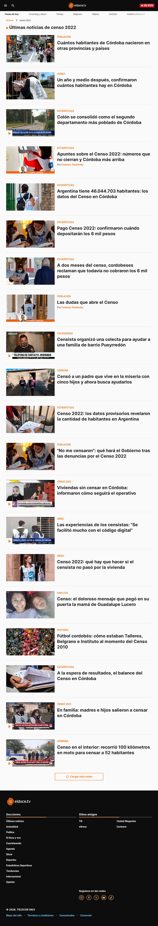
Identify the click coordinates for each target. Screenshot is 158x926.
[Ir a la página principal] (77, 5)
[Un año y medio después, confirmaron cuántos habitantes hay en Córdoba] (30, 85)
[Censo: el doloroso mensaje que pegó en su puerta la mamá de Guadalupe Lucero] (30, 604)
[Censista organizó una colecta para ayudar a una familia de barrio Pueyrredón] (30, 345)
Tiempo (59, 14)
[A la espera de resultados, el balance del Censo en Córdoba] (30, 678)
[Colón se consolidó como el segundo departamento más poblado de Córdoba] (30, 122)
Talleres (95, 14)
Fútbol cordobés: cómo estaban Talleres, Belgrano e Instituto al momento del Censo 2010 (102, 641)
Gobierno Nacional (136, 14)
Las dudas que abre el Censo (87, 302)
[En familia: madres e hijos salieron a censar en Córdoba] (30, 715)
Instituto (113, 14)
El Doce (9, 20)
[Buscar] (13, 5)
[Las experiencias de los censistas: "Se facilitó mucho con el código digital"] (30, 530)
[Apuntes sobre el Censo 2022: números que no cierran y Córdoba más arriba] (30, 159)
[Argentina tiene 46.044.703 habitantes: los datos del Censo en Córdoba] (30, 196)
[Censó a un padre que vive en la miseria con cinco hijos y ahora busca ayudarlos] (30, 382)
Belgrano (77, 14)
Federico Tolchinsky (72, 164)
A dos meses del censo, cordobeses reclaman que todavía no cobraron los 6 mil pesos (102, 271)
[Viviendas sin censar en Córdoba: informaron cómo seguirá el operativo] (30, 493)
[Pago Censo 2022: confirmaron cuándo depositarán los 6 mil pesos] (30, 233)
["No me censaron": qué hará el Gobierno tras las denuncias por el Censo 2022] (30, 456)
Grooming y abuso (37, 14)
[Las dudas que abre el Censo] (30, 308)
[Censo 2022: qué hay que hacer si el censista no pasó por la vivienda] (30, 567)
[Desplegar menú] (5, 5)
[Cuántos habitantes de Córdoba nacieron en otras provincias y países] (30, 48)
